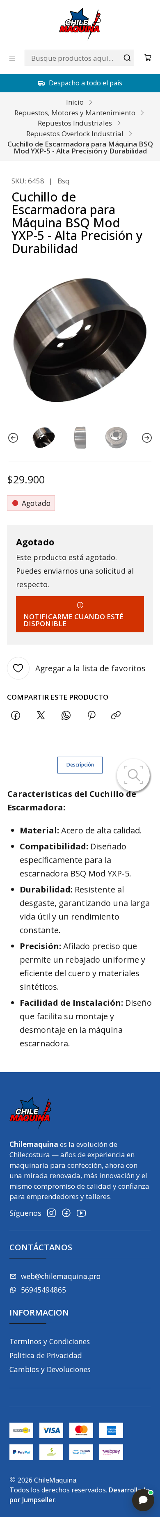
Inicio (75, 101)
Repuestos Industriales (75, 122)
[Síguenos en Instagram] (51, 1213)
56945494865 (43, 1290)
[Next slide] (147, 438)
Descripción (80, 764)
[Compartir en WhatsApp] (66, 715)
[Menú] (12, 58)
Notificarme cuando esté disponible (73, 620)
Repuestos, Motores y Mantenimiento (74, 112)
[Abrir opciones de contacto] (143, 1500)
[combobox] (79, 58)
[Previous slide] (13, 438)
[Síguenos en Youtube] (81, 1213)
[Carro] (148, 58)
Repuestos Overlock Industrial (74, 133)
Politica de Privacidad (45, 1355)
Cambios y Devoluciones (50, 1369)
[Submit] (127, 58)
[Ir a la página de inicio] (80, 24)
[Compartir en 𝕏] (41, 715)
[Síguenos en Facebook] (66, 1213)
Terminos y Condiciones (49, 1341)
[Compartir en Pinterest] (91, 715)
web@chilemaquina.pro (61, 1276)
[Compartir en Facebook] (16, 715)
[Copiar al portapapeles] (116, 715)
